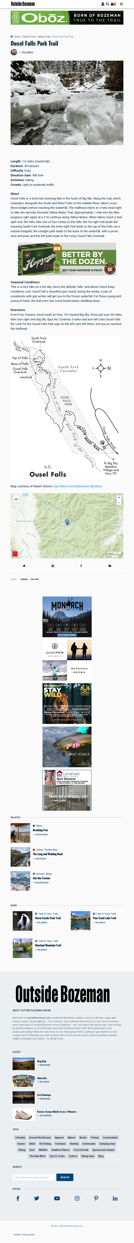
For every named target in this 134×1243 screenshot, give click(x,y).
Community (89, 1143)
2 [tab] (58, 144)
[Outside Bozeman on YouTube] (57, 1198)
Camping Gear (107, 1143)
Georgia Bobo (46, 1115)
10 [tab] (78, 144)
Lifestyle (20, 1137)
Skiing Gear (87, 1156)
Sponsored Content (103, 1150)
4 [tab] (63, 144)
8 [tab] (73, 144)
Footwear (60, 1143)
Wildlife (43, 1150)
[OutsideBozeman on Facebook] (18, 1198)
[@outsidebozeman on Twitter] (36, 1198)
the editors (27, 52)
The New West (51, 849)
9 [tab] (75, 144)
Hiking (24, 579)
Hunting (74, 1143)
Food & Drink (81, 1150)
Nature (71, 1137)
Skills (32, 1143)
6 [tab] (68, 144)
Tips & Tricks (57, 1156)
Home (17, 36)
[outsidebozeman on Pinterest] (96, 1198)
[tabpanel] (67, 105)
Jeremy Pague (41, 834)
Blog (100, 1156)
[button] (67, 522)
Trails (55, 913)
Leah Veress (40, 858)
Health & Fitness (60, 1150)
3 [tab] (60, 144)
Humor (21, 1143)
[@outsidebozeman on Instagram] (77, 1198)
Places (39, 825)
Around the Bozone (40, 1137)
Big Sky (35, 579)
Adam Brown (45, 1065)
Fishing (95, 1137)
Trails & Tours (29, 36)
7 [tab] (70, 144)
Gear (32, 1150)
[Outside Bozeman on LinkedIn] (115, 1198)
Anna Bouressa (41, 882)
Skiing (21, 1150)
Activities (40, 874)
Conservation (110, 1137)
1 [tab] (55, 144)
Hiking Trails (44, 36)
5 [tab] (65, 144)
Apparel (59, 1137)
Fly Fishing (45, 1143)
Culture (39, 849)
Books (83, 1137)
